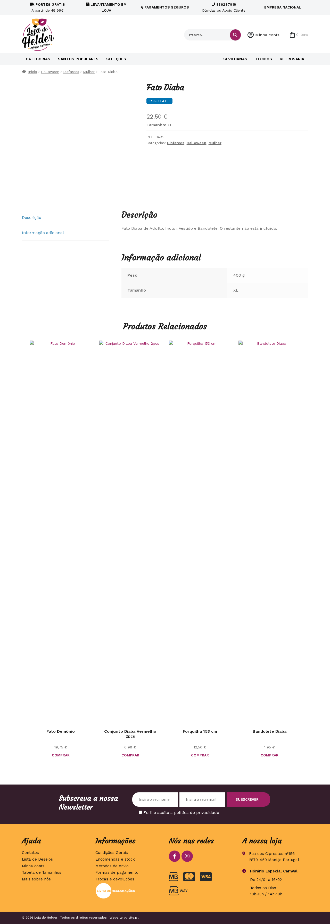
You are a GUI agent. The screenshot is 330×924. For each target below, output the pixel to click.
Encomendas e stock (115, 859)
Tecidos (263, 59)
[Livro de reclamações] (128, 890)
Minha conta (267, 34)
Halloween (50, 72)
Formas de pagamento (116, 872)
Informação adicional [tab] (43, 232)
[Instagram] (187, 856)
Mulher (89, 72)
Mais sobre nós (36, 879)
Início (32, 72)
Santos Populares (78, 59)
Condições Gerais (111, 852)
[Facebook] (174, 856)
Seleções (116, 59)
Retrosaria (292, 59)
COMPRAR (61, 755)
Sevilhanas (235, 59)
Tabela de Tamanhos (41, 872)
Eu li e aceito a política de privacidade (181, 812)
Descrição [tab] (31, 217)
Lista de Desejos (37, 859)
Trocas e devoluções (114, 879)
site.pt (133, 917)
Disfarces (71, 72)
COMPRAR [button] (130, 755)
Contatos (30, 852)
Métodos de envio (112, 866)
